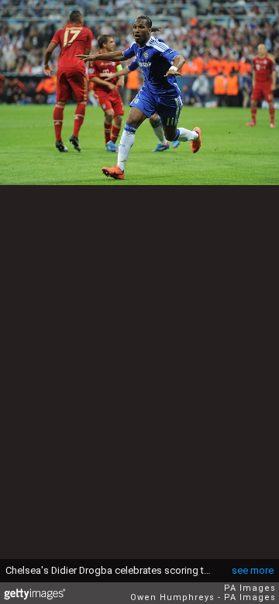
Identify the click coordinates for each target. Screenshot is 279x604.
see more (253, 570)
